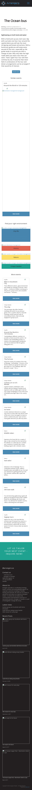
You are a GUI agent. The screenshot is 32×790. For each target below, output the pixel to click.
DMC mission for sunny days (10, 612)
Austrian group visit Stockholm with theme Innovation (14, 645)
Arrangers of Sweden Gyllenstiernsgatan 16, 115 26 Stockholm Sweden (8, 579)
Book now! (16, 72)
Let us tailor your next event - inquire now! (16, 551)
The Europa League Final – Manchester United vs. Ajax (14, 777)
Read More (16, 214)
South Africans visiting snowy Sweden (12, 610)
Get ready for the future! (8, 744)
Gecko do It (27, 787)
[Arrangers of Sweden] (10, 3)
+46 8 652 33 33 (7, 575)
